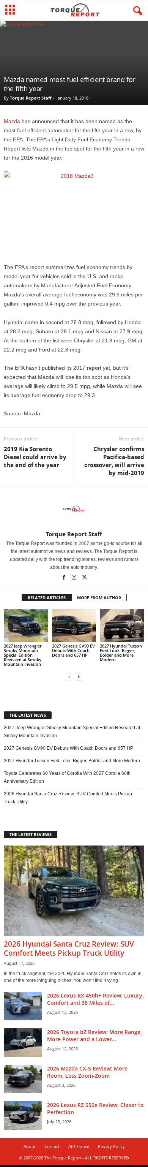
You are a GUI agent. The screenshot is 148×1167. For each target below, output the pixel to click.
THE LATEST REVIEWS (30, 834)
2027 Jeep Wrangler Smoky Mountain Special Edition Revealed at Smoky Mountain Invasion (23, 655)
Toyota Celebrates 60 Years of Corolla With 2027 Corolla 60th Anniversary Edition (67, 777)
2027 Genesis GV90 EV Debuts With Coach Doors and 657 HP (73, 650)
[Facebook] (64, 578)
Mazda (12, 121)
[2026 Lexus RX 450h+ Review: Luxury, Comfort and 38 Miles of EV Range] (23, 1006)
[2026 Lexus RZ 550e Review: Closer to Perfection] (23, 1115)
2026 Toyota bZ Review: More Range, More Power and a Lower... (94, 1035)
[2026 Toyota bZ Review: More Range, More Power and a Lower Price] (23, 1042)
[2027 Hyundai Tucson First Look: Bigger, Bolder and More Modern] (122, 625)
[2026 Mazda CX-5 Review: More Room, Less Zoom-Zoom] (23, 1079)
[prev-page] (69, 677)
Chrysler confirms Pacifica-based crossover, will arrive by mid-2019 (114, 461)
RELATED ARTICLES (47, 597)
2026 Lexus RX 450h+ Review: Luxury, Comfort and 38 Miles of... (95, 999)
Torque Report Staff (31, 98)
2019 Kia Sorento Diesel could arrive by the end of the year (35, 457)
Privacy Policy (111, 1146)
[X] (84, 578)
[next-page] (78, 677)
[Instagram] (74, 578)
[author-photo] (74, 508)
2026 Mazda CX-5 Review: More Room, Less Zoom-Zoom (87, 1072)
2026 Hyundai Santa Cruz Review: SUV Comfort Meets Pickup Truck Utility (68, 797)
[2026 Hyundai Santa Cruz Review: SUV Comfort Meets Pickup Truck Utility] (74, 891)
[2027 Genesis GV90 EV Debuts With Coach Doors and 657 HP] (74, 625)
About (30, 1146)
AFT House (78, 1146)
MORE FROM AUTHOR (99, 597)
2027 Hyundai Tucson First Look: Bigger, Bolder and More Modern (121, 652)
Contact (52, 1146)
